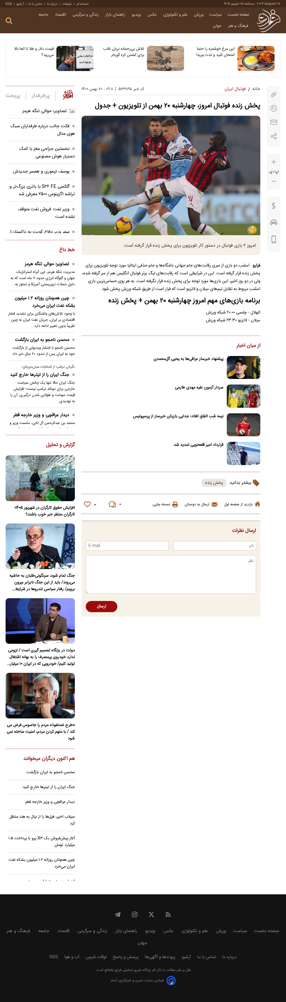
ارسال (101, 606)
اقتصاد (61, 14)
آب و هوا (72, 957)
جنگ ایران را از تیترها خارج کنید (39, 375)
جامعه (44, 14)
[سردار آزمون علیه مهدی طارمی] (243, 396)
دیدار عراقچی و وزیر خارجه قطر (41, 415)
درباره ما (52, 4)
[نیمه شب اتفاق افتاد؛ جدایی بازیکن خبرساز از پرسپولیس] (243, 425)
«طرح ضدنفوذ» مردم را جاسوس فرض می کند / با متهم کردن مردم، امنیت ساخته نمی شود (41, 732)
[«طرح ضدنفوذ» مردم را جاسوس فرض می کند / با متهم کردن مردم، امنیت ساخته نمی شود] (40, 695)
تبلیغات (67, 4)
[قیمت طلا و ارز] (273, 207)
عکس (152, 14)
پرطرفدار (41, 96)
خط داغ (67, 250)
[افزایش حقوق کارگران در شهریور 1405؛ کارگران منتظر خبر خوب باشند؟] (40, 478)
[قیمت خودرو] (273, 223)
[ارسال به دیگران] (273, 122)
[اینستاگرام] (134, 914)
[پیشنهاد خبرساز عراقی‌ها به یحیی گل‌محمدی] (243, 367)
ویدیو (137, 14)
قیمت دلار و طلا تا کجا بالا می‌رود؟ (34, 52)
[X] (151, 914)
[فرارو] (268, 20)
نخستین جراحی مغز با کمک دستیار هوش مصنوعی (47, 152)
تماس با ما (35, 4)
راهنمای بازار (115, 14)
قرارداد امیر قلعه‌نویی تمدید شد (198, 445)
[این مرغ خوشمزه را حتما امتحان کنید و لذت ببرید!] (256, 58)
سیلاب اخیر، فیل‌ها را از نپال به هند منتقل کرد (42, 820)
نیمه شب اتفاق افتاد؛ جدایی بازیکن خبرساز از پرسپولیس (178, 416)
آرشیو (20, 4)
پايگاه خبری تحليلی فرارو (132, 970)
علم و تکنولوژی (176, 14)
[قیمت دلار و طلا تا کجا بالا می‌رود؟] (75, 58)
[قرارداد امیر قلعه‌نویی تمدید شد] (243, 453)
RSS (9, 4)
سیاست (215, 14)
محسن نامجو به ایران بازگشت (42, 340)
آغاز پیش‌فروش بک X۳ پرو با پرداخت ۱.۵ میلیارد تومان (41, 841)
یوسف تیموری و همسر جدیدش (41, 171)
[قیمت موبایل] (274, 240)
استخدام (83, 4)
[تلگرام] (118, 914)
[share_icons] (274, 136)
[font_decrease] (274, 181)
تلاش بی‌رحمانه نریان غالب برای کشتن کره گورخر (123, 52)
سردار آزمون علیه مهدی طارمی (199, 388)
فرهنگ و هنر (238, 26)
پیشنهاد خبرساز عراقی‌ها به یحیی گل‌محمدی (188, 359)
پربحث (13, 96)
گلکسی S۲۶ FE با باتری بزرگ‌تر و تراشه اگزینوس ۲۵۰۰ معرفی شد (42, 190)
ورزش (199, 14)
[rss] (168, 914)
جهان (218, 26)
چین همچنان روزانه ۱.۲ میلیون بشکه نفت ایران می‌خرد (45, 302)
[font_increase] (274, 162)
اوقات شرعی (96, 957)
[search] (9, 20)
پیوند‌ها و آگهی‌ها (160, 957)
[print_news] (273, 108)
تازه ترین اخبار (68, 94)
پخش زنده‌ (214, 482)
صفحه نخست (238, 14)
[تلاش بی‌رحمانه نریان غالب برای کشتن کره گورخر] (165, 58)
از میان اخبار (248, 346)
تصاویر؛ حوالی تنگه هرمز (44, 111)
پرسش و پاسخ (126, 957)
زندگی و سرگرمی (86, 14)
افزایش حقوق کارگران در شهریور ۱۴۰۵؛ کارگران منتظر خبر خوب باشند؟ (44, 511)
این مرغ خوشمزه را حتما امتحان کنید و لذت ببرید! (215, 52)
